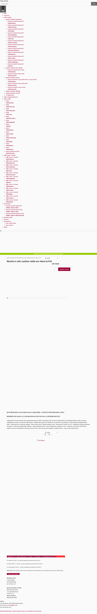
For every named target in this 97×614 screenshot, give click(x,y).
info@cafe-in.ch (13, 605)
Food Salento (30, 611)
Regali (5, 227)
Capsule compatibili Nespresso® (13, 19)
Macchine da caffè (8, 217)
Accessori (6, 219)
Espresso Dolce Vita (21, 611)
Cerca (94, 4)
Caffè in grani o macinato (10, 155)
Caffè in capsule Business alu (11, 97)
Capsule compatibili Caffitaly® (13, 91)
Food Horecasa (37, 611)
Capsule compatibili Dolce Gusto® (14, 68)
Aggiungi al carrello (64, 269)
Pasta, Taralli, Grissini (11, 223)
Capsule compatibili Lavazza (12, 77)
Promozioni (6, 15)
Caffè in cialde (7, 99)
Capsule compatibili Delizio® (13, 93)
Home (5, 13)
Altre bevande (7, 204)
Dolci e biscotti (9, 225)
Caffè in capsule (7, 17)
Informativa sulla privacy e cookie (8, 611)
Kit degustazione (10, 95)
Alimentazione (7, 221)
